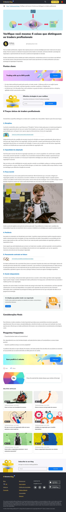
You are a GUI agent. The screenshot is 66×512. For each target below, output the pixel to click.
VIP (6, 484)
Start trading (55, 2)
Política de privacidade (24, 487)
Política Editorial (23, 490)
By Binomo (11, 43)
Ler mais (8, 306)
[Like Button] (4, 368)
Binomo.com (22, 481)
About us (5, 487)
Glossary (21, 496)
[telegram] (35, 487)
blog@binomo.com (38, 483)
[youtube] (44, 487)
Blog (4, 481)
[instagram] (39, 487)
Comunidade (22, 493)
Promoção (5, 490)
